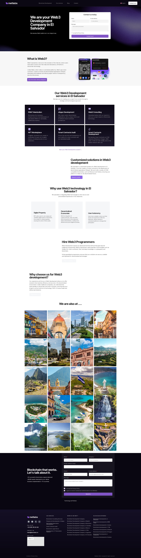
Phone (66, 471)
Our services (59, 3)
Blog (68, 3)
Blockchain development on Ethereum (100, 519)
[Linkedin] (28, 521)
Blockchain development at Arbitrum (102, 529)
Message (73, 24)
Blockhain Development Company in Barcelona (79, 523)
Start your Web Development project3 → (70, 149)
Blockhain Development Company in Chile (78, 530)
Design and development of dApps (55, 521)
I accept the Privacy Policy (78, 33)
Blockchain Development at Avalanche (100, 534)
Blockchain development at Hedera (102, 537)
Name (72, 18)
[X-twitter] (35, 521)
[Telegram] (32, 521)
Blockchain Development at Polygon (102, 531)
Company (92, 456)
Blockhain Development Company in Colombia (79, 525)
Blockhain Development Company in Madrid (78, 521)
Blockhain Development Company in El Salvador (79, 534)
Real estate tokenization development (52, 524)
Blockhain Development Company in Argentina (79, 532)
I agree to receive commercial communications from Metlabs (81, 490)
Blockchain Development (45, 3)
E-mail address (93, 18)
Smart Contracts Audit (51, 526)
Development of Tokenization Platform (54, 531)
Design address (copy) (69, 463)
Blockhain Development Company (76, 518)
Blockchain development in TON (101, 527)
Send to (88, 494)
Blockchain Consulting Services (54, 518)
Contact (76, 3)
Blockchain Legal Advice (52, 528)
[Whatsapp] (39, 521)
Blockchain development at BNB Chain (101, 522)
